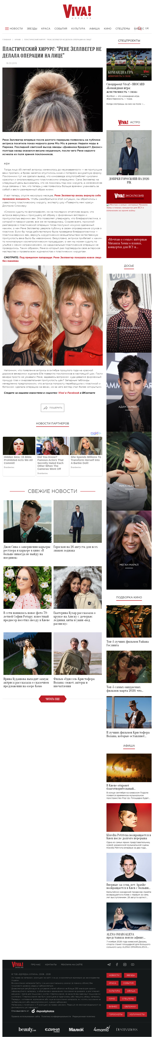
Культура (114, 991)
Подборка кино (129, 597)
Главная (6, 39)
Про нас (36, 964)
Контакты (51, 964)
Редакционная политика (83, 1016)
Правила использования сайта (25, 1016)
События (128, 983)
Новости (114, 975)
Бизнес (113, 1006)
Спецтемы (128, 999)
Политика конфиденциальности (56, 1016)
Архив (18, 39)
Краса (112, 983)
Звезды (130, 975)
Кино (112, 999)
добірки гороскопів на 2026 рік (129, 180)
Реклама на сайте (72, 964)
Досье (129, 266)
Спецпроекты (129, 41)
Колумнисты (137, 1014)
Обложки (130, 1006)
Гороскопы (115, 1014)
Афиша (129, 746)
